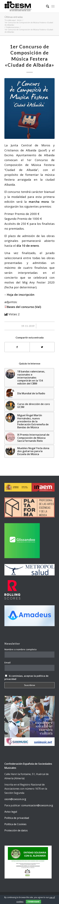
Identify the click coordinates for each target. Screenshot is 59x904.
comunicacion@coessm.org (37, 805)
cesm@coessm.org (15, 799)
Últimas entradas (13, 16)
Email (7, 662)
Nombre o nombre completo (20, 649)
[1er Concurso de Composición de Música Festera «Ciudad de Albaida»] (29, 108)
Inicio (19, 20)
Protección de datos (16, 830)
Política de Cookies (15, 824)
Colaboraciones (12, 27)
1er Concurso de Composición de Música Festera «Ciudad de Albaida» (29, 23)
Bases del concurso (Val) (24, 307)
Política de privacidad (16, 818)
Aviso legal (10, 811)
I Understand (33, 902)
